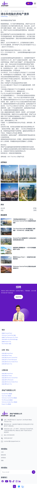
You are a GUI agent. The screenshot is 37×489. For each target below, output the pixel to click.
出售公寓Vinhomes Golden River (10, 361)
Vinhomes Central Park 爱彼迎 (9, 398)
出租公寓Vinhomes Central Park (10, 377)
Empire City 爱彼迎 (6, 404)
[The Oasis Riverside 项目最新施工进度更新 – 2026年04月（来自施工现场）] (6, 231)
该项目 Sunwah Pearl (7, 333)
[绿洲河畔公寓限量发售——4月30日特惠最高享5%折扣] (6, 250)
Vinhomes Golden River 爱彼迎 (9, 402)
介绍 (2, 452)
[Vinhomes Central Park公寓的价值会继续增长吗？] (6, 269)
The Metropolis (6, 180)
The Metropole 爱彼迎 (7, 400)
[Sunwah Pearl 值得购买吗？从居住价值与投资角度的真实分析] (6, 241)
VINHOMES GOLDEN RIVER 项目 (10, 339)
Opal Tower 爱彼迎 (6, 395)
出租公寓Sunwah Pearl (7, 373)
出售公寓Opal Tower (7, 355)
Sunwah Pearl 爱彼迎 (7, 393)
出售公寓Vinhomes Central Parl (9, 357)
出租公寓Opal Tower (7, 375)
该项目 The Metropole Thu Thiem (10, 337)
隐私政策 (3, 455)
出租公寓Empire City (7, 384)
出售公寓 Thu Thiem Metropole (9, 359)
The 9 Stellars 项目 (6, 343)
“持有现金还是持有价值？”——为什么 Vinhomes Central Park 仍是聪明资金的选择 (24, 220)
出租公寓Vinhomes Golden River (10, 382)
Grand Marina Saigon (26, 180)
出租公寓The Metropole (7, 379)
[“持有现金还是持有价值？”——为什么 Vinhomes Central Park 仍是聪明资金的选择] (6, 222)
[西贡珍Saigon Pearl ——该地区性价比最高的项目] (6, 260)
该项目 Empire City (6, 341)
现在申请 (18, 297)
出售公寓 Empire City (7, 363)
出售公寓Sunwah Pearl (7, 353)
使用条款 (3, 457)
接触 (2, 460)
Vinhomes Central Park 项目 (9, 335)
